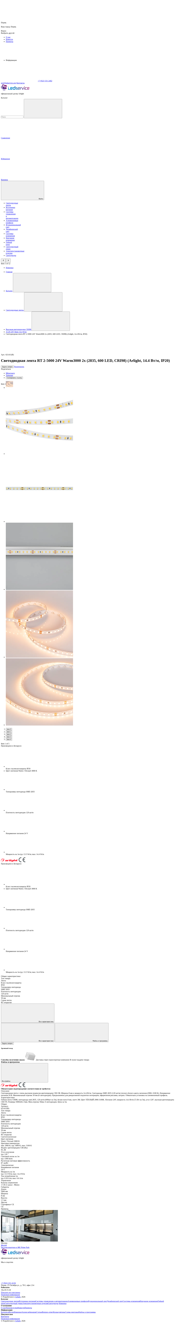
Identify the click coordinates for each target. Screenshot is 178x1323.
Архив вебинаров (29, 1312)
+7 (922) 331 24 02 (8, 1283)
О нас (8, 37)
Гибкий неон (9, 243)
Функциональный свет (97, 1301)
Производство (11, 1308)
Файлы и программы (100, 1041)
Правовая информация (10, 1295)
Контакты (20, 83)
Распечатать (19, 367)
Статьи (39, 1312)
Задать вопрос (7, 367)
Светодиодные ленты (10, 1301)
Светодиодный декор (14, 1303)
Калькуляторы (59, 1312)
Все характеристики (45, 1022)
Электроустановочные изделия (35, 1303)
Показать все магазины (10, 1292)
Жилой (4, 1245)
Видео (11, 1312)
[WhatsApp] (19, 81)
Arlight (17, 1297)
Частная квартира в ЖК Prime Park (15, 1247)
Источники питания (10, 208)
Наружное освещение (10, 239)
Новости (9, 39)
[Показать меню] (32, 282)
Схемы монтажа (71, 1312)
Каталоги (5, 1312)
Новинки (9, 268)
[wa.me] (19, 1281)
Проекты (9, 42)
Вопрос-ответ (47, 1312)
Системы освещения (10, 235)
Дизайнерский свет (115, 1301)
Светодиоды (11, 255)
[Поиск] (43, 108)
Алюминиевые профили (12, 221)
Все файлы (6, 1081)
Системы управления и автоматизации (51, 1301)
